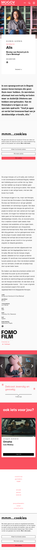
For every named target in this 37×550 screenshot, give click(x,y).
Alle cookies (18, 158)
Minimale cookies (18, 153)
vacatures (18, 495)
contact (19, 506)
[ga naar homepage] (8, 3)
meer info (18, 454)
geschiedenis (18, 479)
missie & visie (18, 476)
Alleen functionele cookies (18, 149)
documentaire (10, 59)
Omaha (7, 442)
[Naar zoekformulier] (29, 3)
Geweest (18, 69)
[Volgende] (32, 366)
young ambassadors (18, 503)
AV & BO (18, 490)
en (25, 3)
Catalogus (7, 344)
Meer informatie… (26, 143)
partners (18, 492)
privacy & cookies (18, 508)
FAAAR (18, 481)
